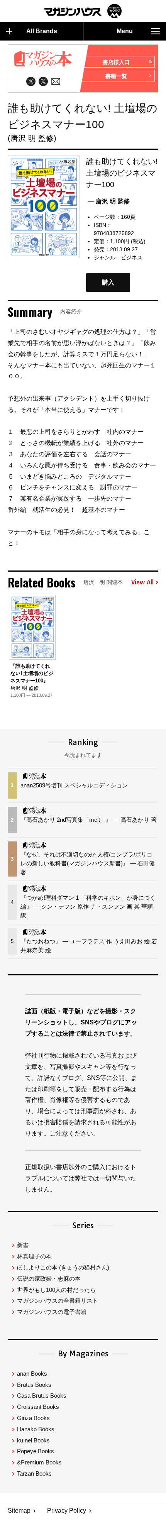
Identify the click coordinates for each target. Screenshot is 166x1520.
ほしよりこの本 (63, 1267)
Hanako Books (35, 1429)
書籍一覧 (116, 76)
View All (142, 582)
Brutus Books (34, 1384)
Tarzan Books (34, 1473)
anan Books (32, 1373)
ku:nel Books (33, 1440)
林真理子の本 (34, 1256)
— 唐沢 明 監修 (109, 201)
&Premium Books (39, 1462)
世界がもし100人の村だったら (56, 1289)
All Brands (41, 31)
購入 (108, 282)
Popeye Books (35, 1451)
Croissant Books (38, 1406)
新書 (23, 1245)
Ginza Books (33, 1418)
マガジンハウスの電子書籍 (51, 1311)
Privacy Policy (66, 1510)
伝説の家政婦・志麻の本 (49, 1278)
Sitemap (19, 1510)
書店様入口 (116, 62)
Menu (125, 31)
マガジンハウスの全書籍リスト (57, 1300)
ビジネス (131, 257)
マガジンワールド (83, 11)
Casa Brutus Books (41, 1395)
